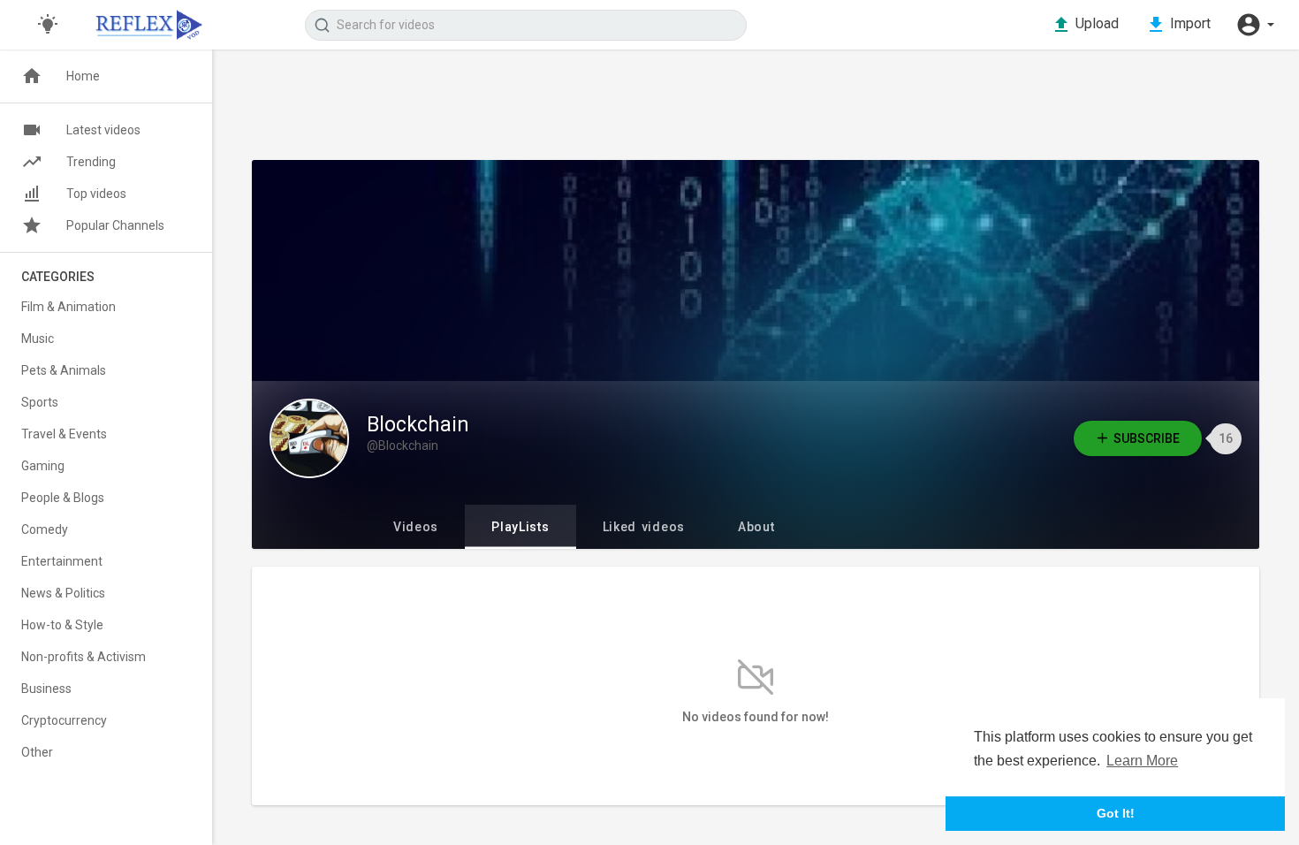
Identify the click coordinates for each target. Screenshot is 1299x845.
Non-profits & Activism (83, 657)
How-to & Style (62, 625)
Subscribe (1146, 438)
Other (37, 752)
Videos (415, 527)
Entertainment (62, 561)
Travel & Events (64, 434)
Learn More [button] (1142, 760)
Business (46, 688)
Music (37, 338)
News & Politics (63, 593)
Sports (39, 402)
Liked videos (644, 527)
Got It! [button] (1116, 813)
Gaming (43, 466)
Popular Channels (115, 225)
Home (83, 76)
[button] (1255, 24)
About (756, 527)
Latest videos (103, 130)
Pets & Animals (63, 370)
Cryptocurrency (64, 720)
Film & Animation (68, 307)
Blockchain (418, 425)
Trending (91, 162)
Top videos (96, 194)
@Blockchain (402, 445)
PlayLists (520, 527)
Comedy (44, 529)
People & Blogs (62, 498)
